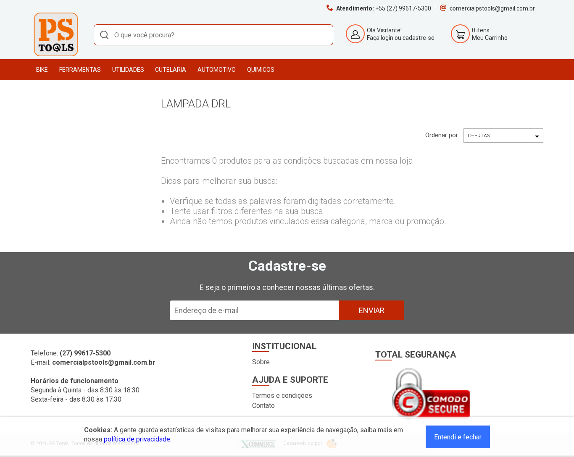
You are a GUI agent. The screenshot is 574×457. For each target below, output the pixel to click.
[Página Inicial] (56, 54)
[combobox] (213, 34)
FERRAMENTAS (80, 69)
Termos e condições (282, 396)
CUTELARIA (170, 69)
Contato (263, 406)
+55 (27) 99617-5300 (403, 8)
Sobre (261, 362)
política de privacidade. (137, 439)
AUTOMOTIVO (216, 69)
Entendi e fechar (458, 437)
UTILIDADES (128, 69)
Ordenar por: (442, 135)
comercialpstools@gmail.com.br (492, 8)
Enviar (371, 310)
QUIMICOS (260, 69)
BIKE (42, 69)
